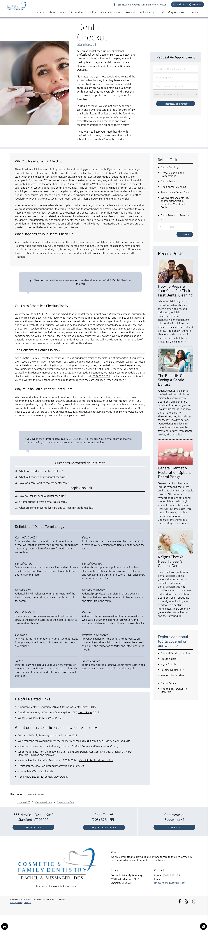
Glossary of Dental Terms (74, 706)
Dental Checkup (36, 794)
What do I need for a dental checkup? (40, 471)
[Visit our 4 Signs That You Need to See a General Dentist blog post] (175, 553)
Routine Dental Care (172, 669)
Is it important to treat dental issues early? (42, 501)
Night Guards (168, 664)
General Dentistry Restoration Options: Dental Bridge (175, 472)
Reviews (130, 12)
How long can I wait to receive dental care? (43, 482)
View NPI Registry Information (96, 760)
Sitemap (27, 903)
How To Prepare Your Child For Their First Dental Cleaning (175, 290)
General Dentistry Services (175, 653)
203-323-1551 (46, 313)
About (52, 12)
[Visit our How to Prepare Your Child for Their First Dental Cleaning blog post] (175, 282)
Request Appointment (104, 827)
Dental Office (168, 683)
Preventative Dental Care (175, 192)
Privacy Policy (16, 903)
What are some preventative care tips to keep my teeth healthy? (55, 507)
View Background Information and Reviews (59, 765)
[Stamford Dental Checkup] (34, 124)
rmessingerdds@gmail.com (169, 882)
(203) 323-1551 (101, 376)
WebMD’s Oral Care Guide (44, 717)
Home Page (85, 712)
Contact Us (195, 12)
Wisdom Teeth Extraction (175, 675)
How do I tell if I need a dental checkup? (42, 495)
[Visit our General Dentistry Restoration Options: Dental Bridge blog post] (175, 464)
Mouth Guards (169, 658)
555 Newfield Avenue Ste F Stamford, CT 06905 (141, 4)
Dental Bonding (170, 167)
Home (40, 12)
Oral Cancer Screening (173, 186)
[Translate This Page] (203, 926)
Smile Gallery (147, 12)
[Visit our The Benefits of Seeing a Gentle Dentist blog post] (175, 371)
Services (91, 12)
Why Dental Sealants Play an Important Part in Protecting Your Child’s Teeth (175, 202)
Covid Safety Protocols (171, 12)
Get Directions (33, 827)
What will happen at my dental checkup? (42, 476)
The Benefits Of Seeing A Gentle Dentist (171, 379)
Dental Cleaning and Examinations (172, 174)
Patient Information (71, 12)
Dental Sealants (169, 181)
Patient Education (111, 12)
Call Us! (189, 4)
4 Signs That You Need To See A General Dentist (172, 561)
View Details (46, 771)
